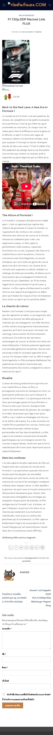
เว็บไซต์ (5, 680)
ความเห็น (6, 628)
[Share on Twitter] (21, 547)
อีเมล (5, 667)
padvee (38, 32)
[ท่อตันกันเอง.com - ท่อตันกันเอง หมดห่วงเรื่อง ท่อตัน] (27, 5)
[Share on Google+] (37, 547)
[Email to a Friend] (26, 547)
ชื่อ (4, 654)
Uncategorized (26, 15)
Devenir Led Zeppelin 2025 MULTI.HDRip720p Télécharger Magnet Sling (40, 598)
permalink (26, 561)
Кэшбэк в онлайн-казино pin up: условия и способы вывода (14, 598)
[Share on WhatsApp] (10, 547)
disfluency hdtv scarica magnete (18, 537)
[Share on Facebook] (15, 547)
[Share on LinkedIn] (42, 547)
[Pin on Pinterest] (31, 547)
